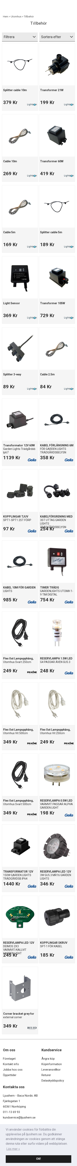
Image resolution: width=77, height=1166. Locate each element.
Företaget (9, 1058)
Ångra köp (48, 1058)
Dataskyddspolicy (52, 1080)
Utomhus (16, 16)
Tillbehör (29, 16)
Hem (5, 16)
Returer (46, 1075)
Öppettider (9, 1075)
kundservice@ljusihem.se (19, 1117)
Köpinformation (51, 1064)
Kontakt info (11, 1064)
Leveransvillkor (51, 1069)
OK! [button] (38, 1159)
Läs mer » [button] (13, 1149)
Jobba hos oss (13, 1069)
